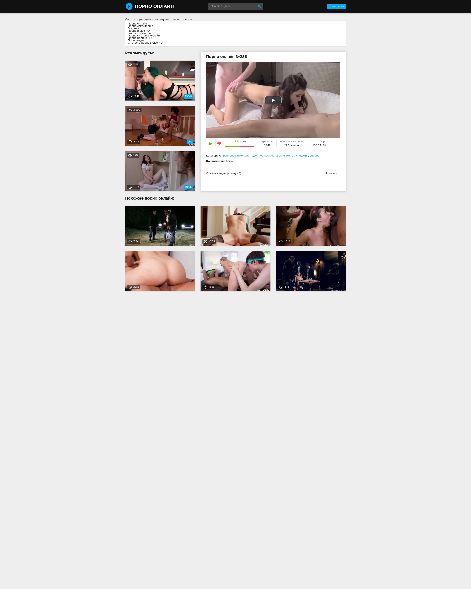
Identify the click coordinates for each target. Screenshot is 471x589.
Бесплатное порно (140, 33)
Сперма (314, 156)
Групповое (229, 156)
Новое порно (336, 6)
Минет (290, 156)
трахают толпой (181, 19)
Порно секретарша (140, 26)
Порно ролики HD (140, 38)
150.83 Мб (319, 145)
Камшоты (302, 156)
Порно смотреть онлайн (144, 36)
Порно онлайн (137, 24)
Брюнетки (243, 156)
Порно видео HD (139, 31)
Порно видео (136, 40)
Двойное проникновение (268, 156)
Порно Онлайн (154, 6)
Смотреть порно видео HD (145, 43)
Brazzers (133, 28)
